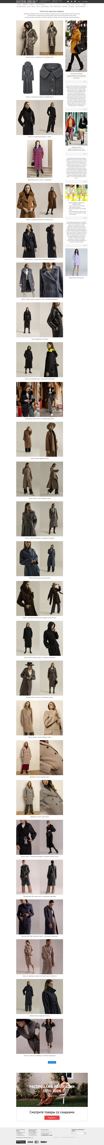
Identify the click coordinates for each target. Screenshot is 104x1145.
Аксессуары (64, 6)
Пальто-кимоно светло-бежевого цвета (40, 498)
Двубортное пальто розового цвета (40, 777)
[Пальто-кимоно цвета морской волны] (39, 558)
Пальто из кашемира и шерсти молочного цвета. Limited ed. (40, 976)
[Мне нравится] (75, 1)
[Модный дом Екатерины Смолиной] (26, 1)
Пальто (28, 6)
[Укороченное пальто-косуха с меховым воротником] (39, 399)
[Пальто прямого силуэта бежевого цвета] (39, 717)
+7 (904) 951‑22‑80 (56, 1)
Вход (79, 1)
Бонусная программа (40, 4)
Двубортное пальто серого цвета (39, 817)
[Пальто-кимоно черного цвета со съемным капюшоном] (39, 638)
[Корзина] (71, 1)
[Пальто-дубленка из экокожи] (39, 319)
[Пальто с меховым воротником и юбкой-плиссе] (39, 200)
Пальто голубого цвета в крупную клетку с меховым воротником (39, 299)
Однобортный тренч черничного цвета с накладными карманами (39, 936)
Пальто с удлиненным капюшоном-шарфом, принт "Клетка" (39, 618)
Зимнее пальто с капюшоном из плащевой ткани (39, 57)
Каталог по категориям (80, 6)
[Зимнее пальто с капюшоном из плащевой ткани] (39, 37)
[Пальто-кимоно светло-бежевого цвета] (39, 479)
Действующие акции (21, 6)
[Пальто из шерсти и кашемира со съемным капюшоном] (39, 1036)
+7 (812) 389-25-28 (44, 1)
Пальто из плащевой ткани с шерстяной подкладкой (40, 379)
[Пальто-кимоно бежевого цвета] (39, 439)
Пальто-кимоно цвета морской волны (39, 578)
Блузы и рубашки (44, 6)
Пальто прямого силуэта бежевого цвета (39, 737)
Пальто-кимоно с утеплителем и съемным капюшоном (39, 259)
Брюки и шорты (57, 6)
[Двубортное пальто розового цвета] (39, 757)
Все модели (71, 6)
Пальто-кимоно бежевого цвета (39, 458)
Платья (38, 6)
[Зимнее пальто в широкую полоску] (39, 996)
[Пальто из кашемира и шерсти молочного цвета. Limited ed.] (39, 956)
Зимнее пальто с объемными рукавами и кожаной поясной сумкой (39, 856)
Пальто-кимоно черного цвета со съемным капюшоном (39, 657)
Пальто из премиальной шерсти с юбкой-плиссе (39, 97)
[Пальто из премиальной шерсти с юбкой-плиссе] (39, 77)
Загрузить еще (52, 1062)
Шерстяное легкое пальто (76, 278)
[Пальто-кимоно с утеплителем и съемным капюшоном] (39, 240)
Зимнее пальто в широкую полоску (40, 1016)
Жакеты (33, 6)
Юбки (51, 6)
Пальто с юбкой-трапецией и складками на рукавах (39, 538)
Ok (85, 1133)
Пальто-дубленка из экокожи (40, 339)
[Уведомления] (68, 1)
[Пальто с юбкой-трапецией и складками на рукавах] (39, 518)
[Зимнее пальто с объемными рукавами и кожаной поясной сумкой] (39, 837)
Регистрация (85, 1)
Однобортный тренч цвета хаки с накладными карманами (39, 896)
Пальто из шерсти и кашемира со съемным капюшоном (39, 1055)
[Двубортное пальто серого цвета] (39, 797)
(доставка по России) (45, 1131)
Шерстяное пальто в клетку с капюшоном (39, 180)
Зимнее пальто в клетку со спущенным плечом (39, 697)
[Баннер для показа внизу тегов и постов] (52, 1090)
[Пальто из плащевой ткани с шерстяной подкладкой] (39, 359)
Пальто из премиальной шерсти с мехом (39, 137)
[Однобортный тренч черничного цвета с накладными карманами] (39, 916)
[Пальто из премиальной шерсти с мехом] (39, 117)
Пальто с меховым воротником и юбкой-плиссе (39, 219)
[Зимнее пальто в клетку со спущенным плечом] (39, 678)
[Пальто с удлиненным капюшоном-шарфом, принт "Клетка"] (39, 598)
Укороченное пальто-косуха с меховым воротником (39, 419)
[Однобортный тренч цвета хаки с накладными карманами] (39, 877)
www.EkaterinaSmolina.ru (46, 1132)
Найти (84, 4)
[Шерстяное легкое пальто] (76, 262)
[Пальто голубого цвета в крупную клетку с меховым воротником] (39, 280)
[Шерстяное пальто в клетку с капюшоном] (39, 159)
